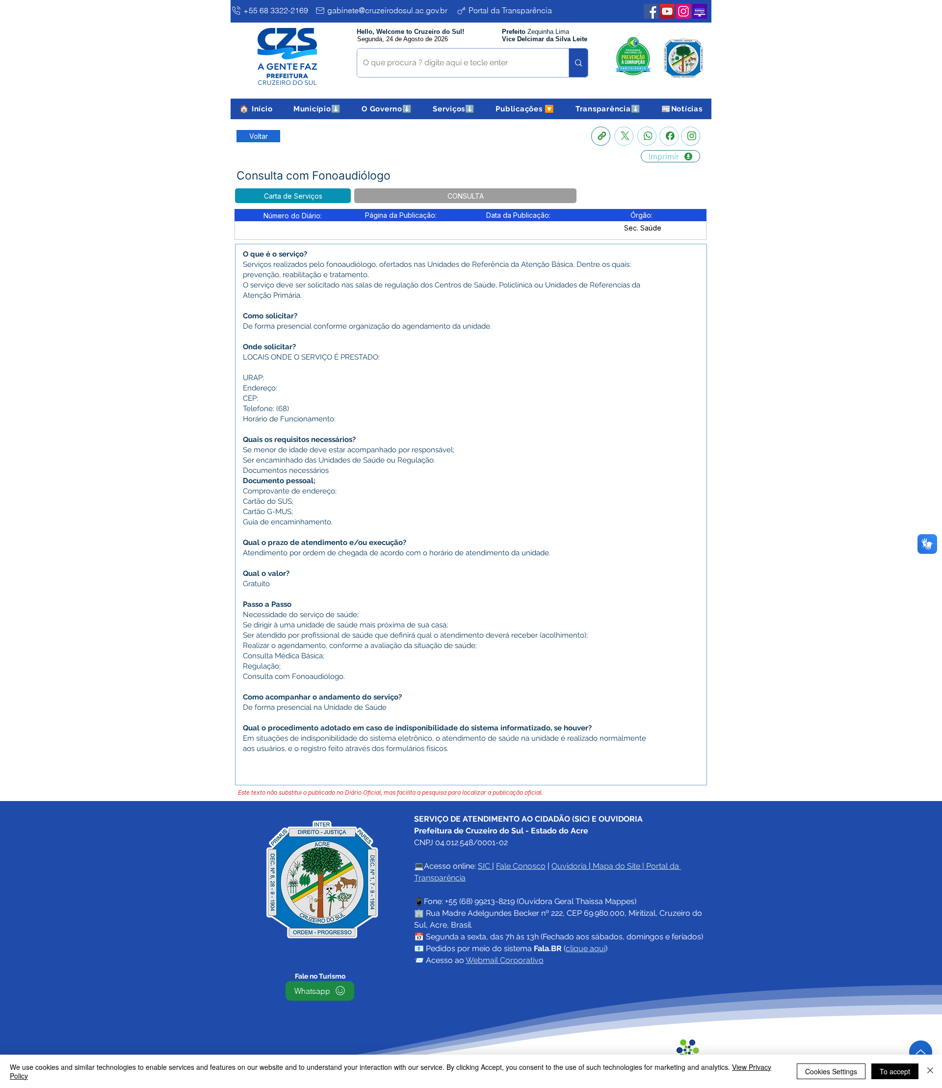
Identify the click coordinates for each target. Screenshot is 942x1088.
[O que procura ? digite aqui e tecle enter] (578, 63)
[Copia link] (600, 136)
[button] (317, 109)
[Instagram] (690, 136)
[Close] (930, 1071)
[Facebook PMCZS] (651, 11)
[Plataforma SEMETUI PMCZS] (699, 11)
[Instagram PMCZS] (683, 11)
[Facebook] (669, 136)
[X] (623, 136)
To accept (895, 1071)
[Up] (920, 1051)
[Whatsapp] (646, 136)
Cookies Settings (831, 1071)
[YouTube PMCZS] (667, 11)
